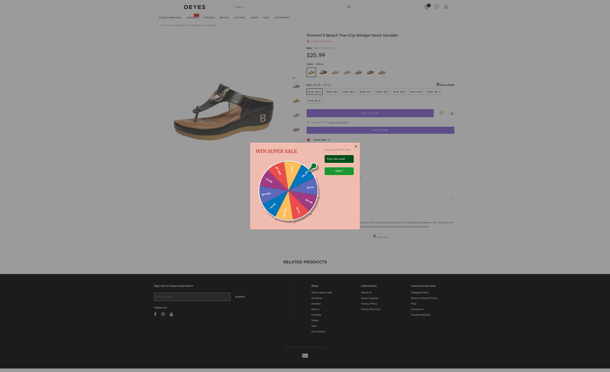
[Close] (356, 146)
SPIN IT (339, 171)
